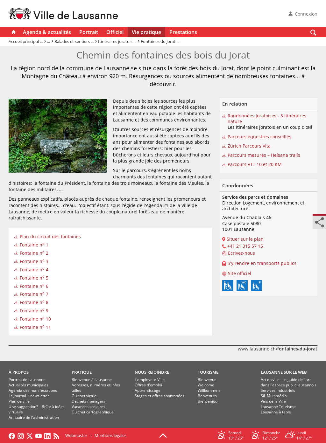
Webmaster (76, 435)
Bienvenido (207, 401)
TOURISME (208, 372)
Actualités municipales (28, 385)
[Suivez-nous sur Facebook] (12, 435)
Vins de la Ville (273, 401)
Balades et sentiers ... (74, 41)
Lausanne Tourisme (278, 406)
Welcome (206, 385)
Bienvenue (207, 379)
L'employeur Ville (150, 379)
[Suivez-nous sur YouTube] (38, 435)
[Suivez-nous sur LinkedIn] (47, 435)
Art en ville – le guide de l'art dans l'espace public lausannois (288, 382)
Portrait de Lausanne (27, 379)
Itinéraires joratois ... (117, 41)
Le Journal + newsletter (29, 395)
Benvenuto (207, 395)
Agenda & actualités (47, 32)
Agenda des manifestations (33, 390)
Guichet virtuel (84, 395)
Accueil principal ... (26, 41)
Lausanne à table (276, 412)
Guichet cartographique (93, 412)
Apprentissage (147, 390)
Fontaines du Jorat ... (160, 41)
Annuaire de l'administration (34, 417)
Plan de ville (19, 401)
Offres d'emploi (148, 385)
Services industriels (278, 390)
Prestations (183, 32)
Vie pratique (146, 32)
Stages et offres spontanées (159, 395)
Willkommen (209, 390)
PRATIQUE (82, 372)
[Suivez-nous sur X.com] (29, 435)
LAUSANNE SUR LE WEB (284, 372)
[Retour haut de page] (163, 435)
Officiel (115, 32)
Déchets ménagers (88, 401)
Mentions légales (110, 435)
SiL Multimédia (274, 395)
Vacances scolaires (88, 406)
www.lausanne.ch (277, 349)
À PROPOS (19, 372)
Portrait (88, 32)
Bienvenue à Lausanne (92, 379)
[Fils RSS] (58, 435)
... (48, 41)
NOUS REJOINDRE (152, 372)
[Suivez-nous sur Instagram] (21, 435)
